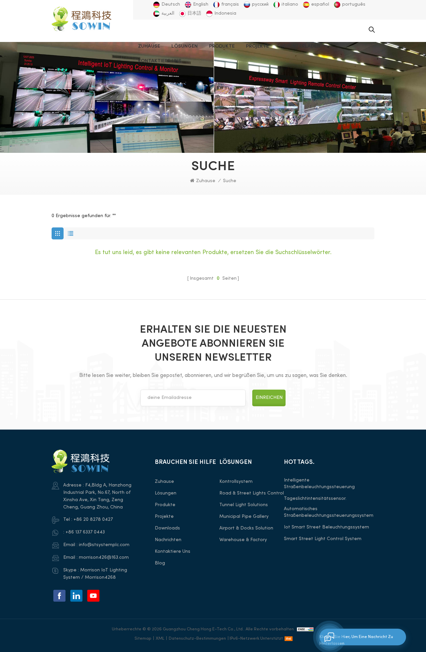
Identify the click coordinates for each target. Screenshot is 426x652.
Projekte (257, 46)
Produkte (222, 46)
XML (160, 639)
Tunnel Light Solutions (243, 505)
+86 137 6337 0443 (85, 532)
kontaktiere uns (159, 61)
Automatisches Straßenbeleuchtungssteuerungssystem (328, 512)
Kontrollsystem (236, 482)
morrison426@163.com (104, 557)
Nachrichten (168, 540)
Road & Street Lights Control (251, 493)
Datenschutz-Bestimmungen (197, 639)
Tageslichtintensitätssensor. (315, 498)
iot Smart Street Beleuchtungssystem (326, 527)
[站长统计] (305, 629)
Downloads (167, 528)
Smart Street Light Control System (322, 539)
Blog (160, 563)
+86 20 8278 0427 (93, 519)
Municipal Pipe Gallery (244, 516)
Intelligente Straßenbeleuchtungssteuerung (319, 483)
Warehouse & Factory (243, 540)
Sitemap (142, 639)
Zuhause (149, 46)
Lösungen (184, 46)
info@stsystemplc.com (104, 545)
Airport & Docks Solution (246, 528)
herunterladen (300, 46)
